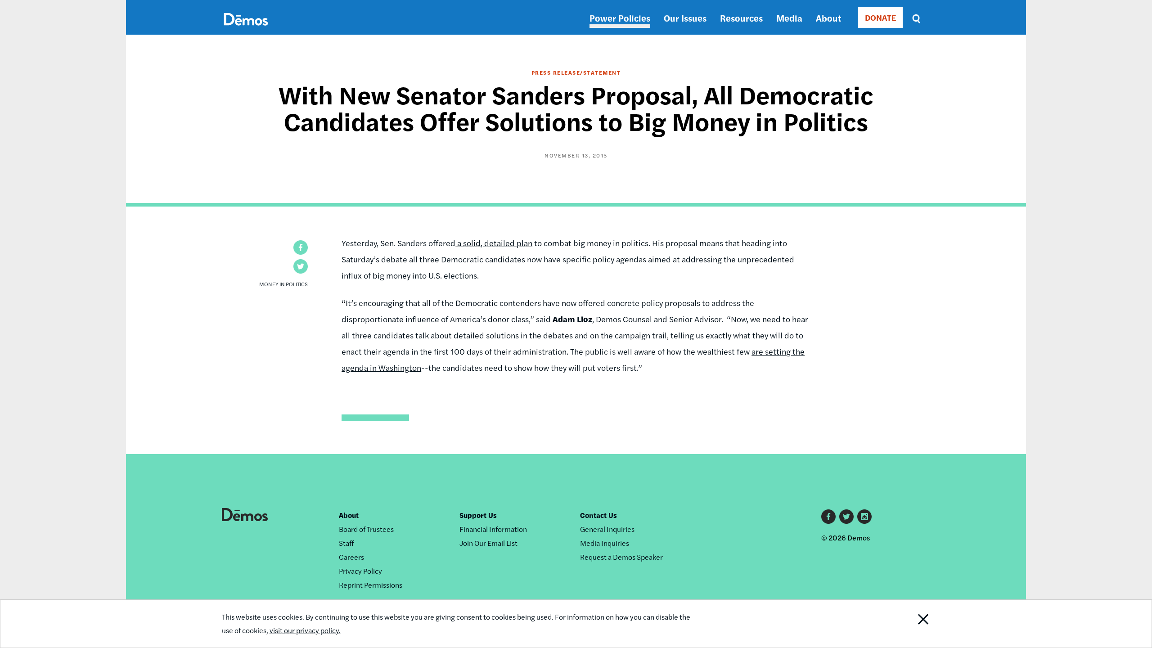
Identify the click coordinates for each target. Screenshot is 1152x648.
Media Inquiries (604, 543)
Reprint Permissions (370, 585)
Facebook (828, 516)
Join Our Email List (488, 543)
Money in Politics (283, 284)
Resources (741, 17)
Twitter (846, 516)
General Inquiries (607, 529)
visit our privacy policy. (305, 630)
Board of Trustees (366, 529)
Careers (351, 557)
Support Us (478, 515)
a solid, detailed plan (493, 242)
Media (789, 17)
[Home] (246, 29)
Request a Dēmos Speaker (621, 557)
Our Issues (685, 17)
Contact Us (598, 515)
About (828, 17)
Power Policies (620, 17)
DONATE (880, 17)
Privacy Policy (360, 571)
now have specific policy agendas (586, 259)
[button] (300, 247)
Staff (346, 543)
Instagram (864, 516)
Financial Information (493, 529)
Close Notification (906, 624)
